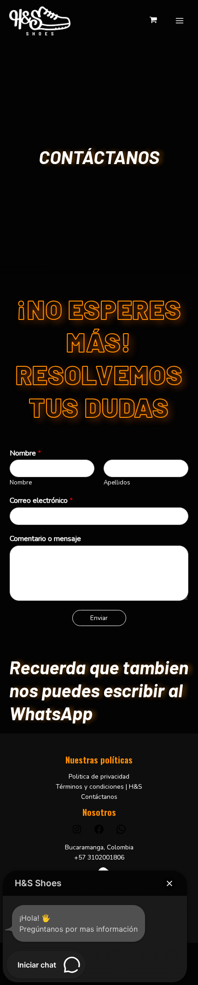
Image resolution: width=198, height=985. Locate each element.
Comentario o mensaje (45, 539)
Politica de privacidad (99, 776)
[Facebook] (99, 832)
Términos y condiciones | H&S (99, 786)
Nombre (25, 453)
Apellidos (117, 483)
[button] (169, 883)
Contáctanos (99, 796)
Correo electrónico (41, 501)
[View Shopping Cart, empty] (154, 21)
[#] (76, 832)
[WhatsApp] (121, 832)
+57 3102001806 (99, 857)
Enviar (99, 618)
